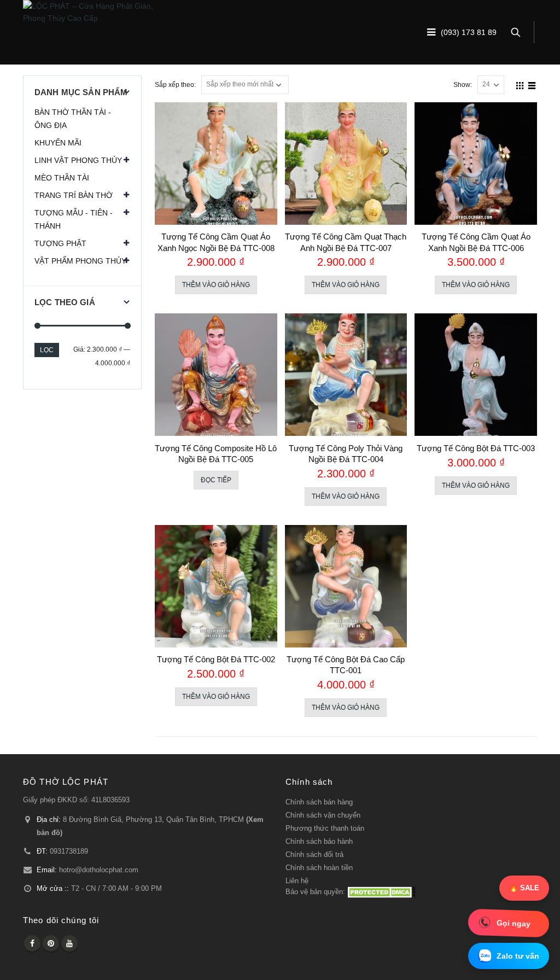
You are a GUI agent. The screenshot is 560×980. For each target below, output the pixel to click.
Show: (462, 85)
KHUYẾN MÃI (57, 142)
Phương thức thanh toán (324, 828)
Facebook (32, 943)
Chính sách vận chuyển (322, 815)
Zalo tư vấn (518, 956)
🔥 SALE (524, 888)
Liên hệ (296, 881)
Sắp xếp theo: (175, 85)
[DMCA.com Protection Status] (381, 892)
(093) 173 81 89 (469, 32)
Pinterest (51, 943)
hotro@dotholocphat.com (98, 870)
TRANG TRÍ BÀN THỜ (73, 195)
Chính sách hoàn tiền (319, 868)
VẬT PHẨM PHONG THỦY (80, 260)
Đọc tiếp (216, 480)
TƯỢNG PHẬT (60, 243)
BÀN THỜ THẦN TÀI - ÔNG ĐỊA (72, 119)
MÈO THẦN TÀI (61, 177)
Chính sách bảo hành (319, 841)
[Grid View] (520, 84)
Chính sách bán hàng (319, 802)
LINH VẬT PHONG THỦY (78, 160)
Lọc (47, 350)
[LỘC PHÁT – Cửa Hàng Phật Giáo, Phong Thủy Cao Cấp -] (91, 12)
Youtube (69, 943)
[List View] (532, 84)
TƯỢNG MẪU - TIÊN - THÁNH (73, 219)
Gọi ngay (513, 923)
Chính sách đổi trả (314, 855)
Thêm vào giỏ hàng (216, 285)
